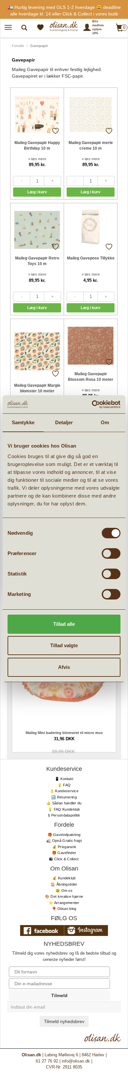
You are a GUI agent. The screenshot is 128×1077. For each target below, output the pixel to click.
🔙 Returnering (64, 797)
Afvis (64, 667)
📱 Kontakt (64, 779)
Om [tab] (105, 422)
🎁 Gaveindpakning (64, 835)
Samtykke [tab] (23, 422)
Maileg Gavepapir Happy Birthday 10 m (37, 145)
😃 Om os (64, 891)
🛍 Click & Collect (63, 859)
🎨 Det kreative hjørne (64, 896)
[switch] (111, 553)
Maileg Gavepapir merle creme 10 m (91, 145)
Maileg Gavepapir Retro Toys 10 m (37, 261)
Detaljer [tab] (64, 422)
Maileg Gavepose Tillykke (91, 258)
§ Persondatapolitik (64, 815)
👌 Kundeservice (64, 791)
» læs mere (37, 159)
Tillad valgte (64, 645)
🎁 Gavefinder (64, 853)
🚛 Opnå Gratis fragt (64, 841)
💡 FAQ (64, 785)
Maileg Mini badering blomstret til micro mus (64, 733)
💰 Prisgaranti (64, 847)
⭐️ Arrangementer (64, 903)
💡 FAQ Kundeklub (64, 809)
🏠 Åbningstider (64, 884)
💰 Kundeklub (63, 878)
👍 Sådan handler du (63, 803)
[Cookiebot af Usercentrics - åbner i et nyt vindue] (92, 404)
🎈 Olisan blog (64, 909)
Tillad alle (64, 624)
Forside (18, 46)
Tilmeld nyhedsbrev (64, 1021)
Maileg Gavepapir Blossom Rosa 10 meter (90, 377)
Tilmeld (59, 995)
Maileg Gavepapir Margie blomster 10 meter (37, 388)
